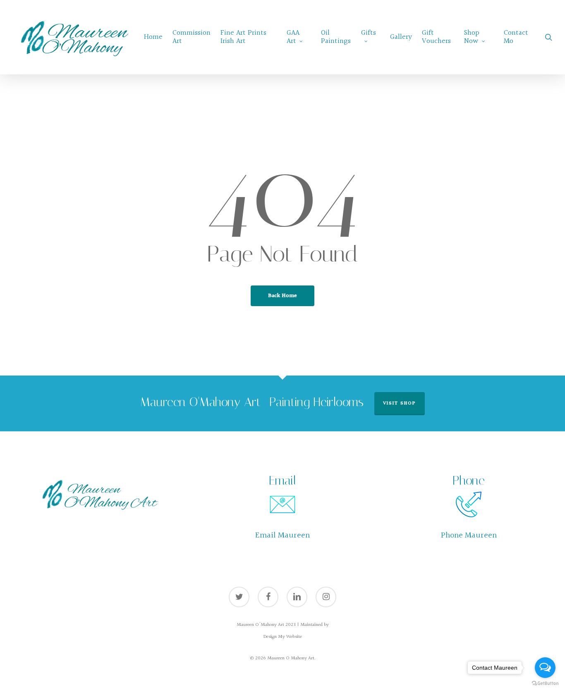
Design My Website (282, 637)
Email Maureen (282, 535)
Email (282, 480)
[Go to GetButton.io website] (545, 683)
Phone (468, 480)
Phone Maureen (469, 535)
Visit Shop (399, 403)
